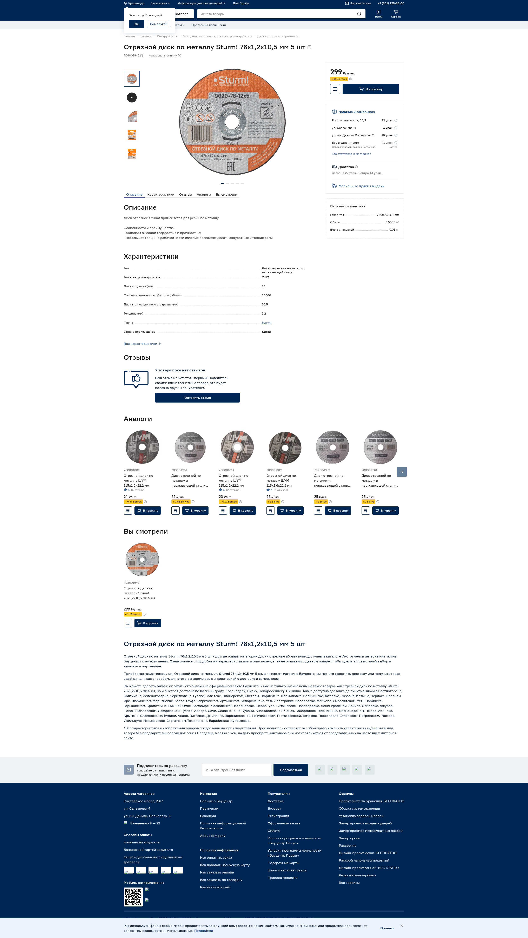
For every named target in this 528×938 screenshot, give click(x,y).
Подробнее (203, 931)
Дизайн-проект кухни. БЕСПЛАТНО (367, 853)
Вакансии (208, 816)
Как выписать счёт (215, 887)
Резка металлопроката (357, 875)
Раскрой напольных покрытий (364, 860)
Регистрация (278, 816)
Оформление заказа (284, 823)
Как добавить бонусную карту (225, 865)
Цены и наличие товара (287, 870)
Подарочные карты (283, 863)
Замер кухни (349, 838)
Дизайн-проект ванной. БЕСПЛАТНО (369, 868)
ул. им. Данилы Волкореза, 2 (147, 816)
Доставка (275, 801)
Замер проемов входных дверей (365, 823)
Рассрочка (347, 845)
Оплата (274, 831)
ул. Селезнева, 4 (137, 808)
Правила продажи (283, 878)
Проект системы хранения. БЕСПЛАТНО (371, 801)
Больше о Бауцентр (216, 801)
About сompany (212, 836)
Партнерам (209, 808)
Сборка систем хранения (359, 808)
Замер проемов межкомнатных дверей (371, 831)
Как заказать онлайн (217, 872)
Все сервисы (349, 882)
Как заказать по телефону (221, 880)
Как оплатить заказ (216, 857)
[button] (371, 89)
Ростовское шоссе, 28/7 (143, 801)
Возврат (274, 808)
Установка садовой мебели (361, 816)
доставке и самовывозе (259, 678)
